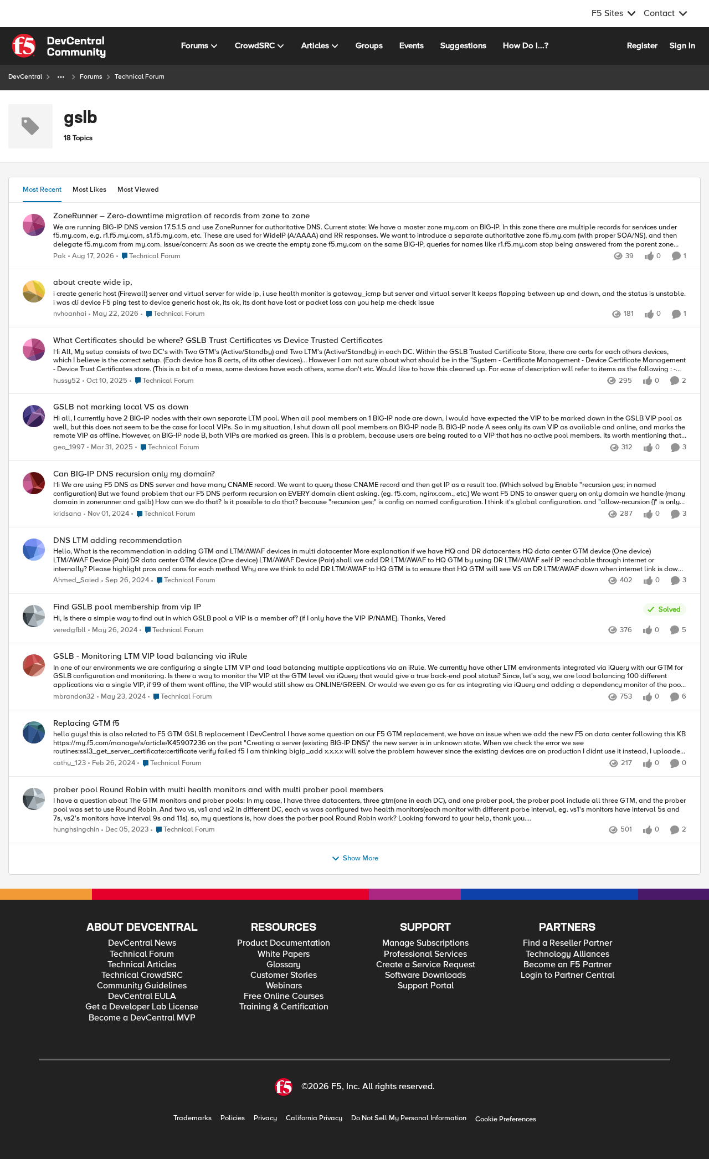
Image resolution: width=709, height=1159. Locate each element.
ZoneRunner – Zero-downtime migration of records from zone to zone (181, 215)
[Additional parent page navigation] (61, 77)
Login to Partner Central (567, 975)
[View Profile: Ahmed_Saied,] (34, 550)
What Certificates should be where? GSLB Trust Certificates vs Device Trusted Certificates (218, 340)
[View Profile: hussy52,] (34, 350)
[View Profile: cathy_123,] (34, 732)
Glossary (283, 965)
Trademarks (192, 1118)
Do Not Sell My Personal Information (408, 1118)
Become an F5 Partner (567, 965)
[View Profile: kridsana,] (34, 483)
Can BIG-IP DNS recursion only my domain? (134, 474)
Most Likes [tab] (89, 189)
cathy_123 (69, 763)
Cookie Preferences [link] (505, 1119)
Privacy (265, 1118)
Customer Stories (283, 975)
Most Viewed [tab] (138, 189)
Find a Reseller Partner (567, 943)
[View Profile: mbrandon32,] (34, 665)
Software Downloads (425, 975)
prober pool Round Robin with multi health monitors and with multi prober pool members (218, 789)
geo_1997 (69, 447)
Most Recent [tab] (42, 189)
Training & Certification (283, 1007)
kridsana (67, 514)
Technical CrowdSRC (142, 975)
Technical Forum (142, 954)
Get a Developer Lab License (141, 1007)
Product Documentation (283, 943)
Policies (232, 1118)
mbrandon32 (74, 697)
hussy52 (66, 381)
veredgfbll (69, 630)
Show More (360, 858)
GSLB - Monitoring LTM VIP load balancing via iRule (150, 656)
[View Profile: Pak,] (34, 225)
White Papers (284, 954)
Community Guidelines (142, 986)
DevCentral (25, 77)
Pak (59, 256)
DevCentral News (142, 943)
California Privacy (314, 1118)
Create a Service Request (425, 965)
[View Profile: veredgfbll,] (34, 616)
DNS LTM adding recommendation (117, 540)
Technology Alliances (567, 954)
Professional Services (425, 954)
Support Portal (426, 986)
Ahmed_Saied (76, 580)
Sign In (682, 45)
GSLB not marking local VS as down (120, 407)
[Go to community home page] (58, 46)
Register (642, 45)
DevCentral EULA (142, 996)
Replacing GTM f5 (86, 723)
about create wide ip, (92, 282)
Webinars (284, 986)
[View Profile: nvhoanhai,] (34, 291)
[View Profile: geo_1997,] (34, 416)
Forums (91, 77)
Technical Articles (141, 965)
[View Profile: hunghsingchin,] (34, 799)
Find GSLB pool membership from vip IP (127, 607)
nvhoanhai (69, 314)
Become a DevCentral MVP (142, 1018)
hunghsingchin (76, 829)
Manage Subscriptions (425, 943)
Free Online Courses (283, 996)
